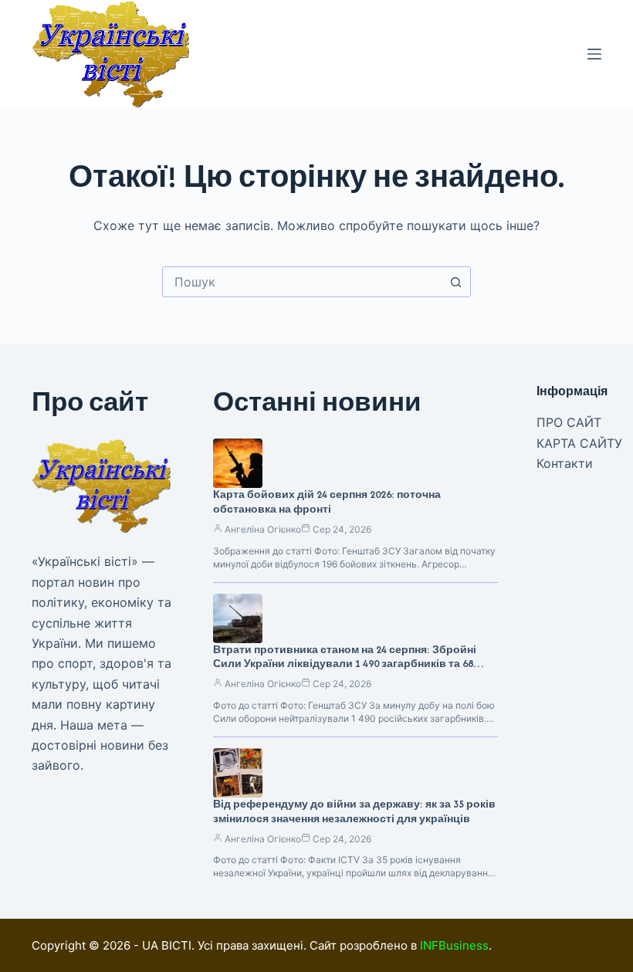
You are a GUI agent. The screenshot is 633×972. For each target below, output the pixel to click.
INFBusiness (454, 945)
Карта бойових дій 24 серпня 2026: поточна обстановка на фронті (327, 501)
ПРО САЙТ (569, 422)
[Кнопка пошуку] (455, 281)
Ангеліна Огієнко (263, 529)
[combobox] (302, 281)
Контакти (565, 463)
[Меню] (594, 54)
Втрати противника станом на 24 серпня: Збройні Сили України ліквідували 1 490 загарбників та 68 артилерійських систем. (344, 664)
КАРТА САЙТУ (579, 443)
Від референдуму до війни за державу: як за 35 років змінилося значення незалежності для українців (354, 811)
